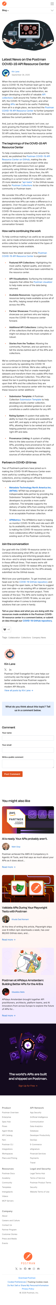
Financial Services (38, 1154)
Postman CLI (7, 1144)
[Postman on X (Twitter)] (16, 1268)
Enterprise (6, 1117)
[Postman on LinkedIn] (21, 1268)
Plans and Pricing (9, 1158)
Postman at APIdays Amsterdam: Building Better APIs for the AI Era (23, 982)
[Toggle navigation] (52, 10)
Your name (7, 733)
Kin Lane (15, 71)
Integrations (7, 1149)
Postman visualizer (43, 282)
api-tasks (27, 182)
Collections (26, 637)
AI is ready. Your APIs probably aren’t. (24, 838)
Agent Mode (7, 1131)
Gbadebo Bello (18, 992)
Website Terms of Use (39, 1192)
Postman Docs (8, 1173)
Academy (6, 1178)
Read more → (8, 867)
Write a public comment (12, 757)
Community (7, 1183)
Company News (39, 637)
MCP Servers (7, 1201)
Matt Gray (16, 847)
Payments (34, 1158)
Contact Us (7, 1225)
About (4, 1216)
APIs (12, 104)
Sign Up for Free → (28, 1085)
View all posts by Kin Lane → (18, 690)
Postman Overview (10, 1112)
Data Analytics (36, 1126)
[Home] (4, 3)
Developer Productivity (40, 1135)
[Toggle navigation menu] (52, 3)
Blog (4, 10)
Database (34, 1131)
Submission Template (30, 399)
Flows (4, 1126)
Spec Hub (6, 1122)
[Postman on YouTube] (29, 1268)
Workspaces (7, 1154)
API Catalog (7, 1135)
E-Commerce (36, 1144)
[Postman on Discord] (38, 1268)
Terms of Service (37, 1178)
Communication (37, 1122)
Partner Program (9, 1230)
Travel (32, 1163)
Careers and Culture (11, 1220)
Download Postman (26, 1278)
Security (33, 1187)
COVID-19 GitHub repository (33, 582)
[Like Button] (5, 630)
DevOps (33, 1140)
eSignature (35, 1149)
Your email (6, 745)
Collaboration (14, 637)
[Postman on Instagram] (34, 1268)
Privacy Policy (28, 1289)
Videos (5, 1196)
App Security (35, 1112)
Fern (4, 1140)
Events (5, 1243)
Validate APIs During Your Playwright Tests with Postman (24, 909)
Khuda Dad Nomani (20, 919)
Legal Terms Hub (37, 1173)
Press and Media (9, 1239)
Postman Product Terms (40, 1183)
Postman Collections (22, 185)
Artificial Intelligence (39, 1117)
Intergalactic (7, 1192)
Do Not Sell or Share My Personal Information (28, 1285)
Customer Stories (9, 1234)
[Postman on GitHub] (25, 1268)
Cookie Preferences (17, 1282)
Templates (6, 1187)
